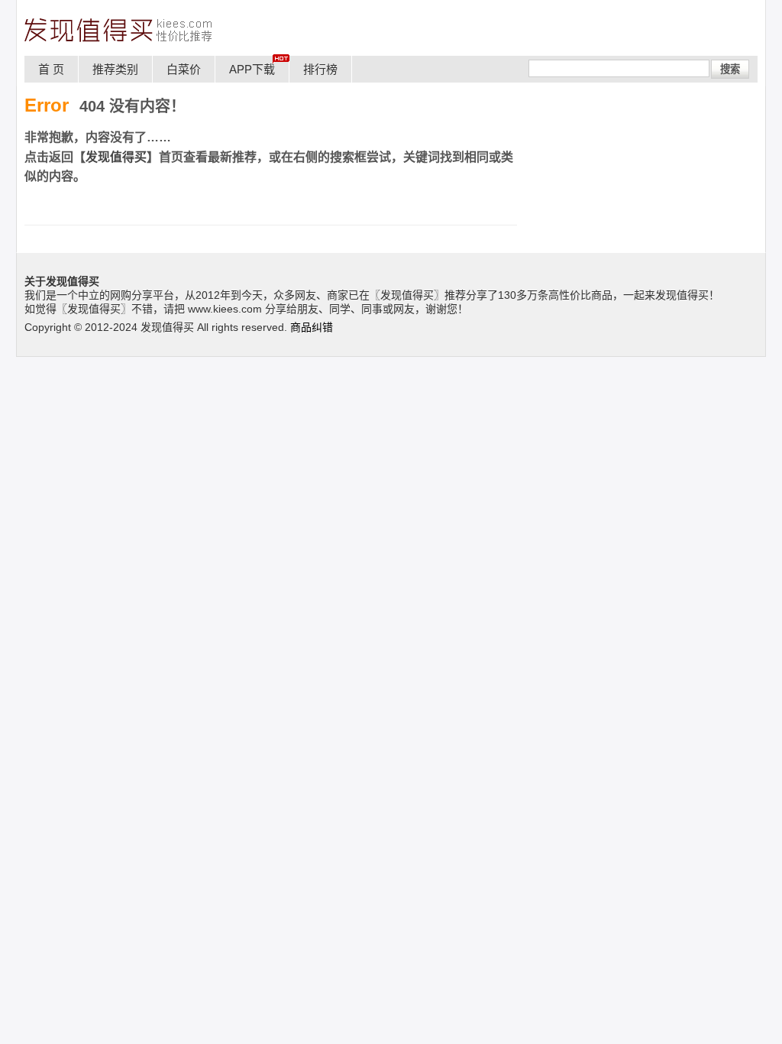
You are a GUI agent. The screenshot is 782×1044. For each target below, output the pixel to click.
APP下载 (252, 69)
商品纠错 (311, 327)
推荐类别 (115, 69)
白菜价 (183, 69)
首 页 (51, 69)
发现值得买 (116, 157)
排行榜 (320, 69)
